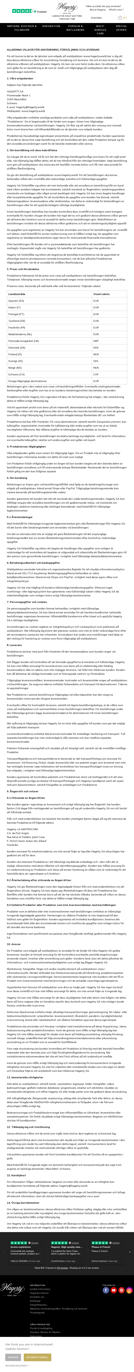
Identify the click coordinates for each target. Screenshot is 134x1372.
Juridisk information (40, 1289)
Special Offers (121, 28)
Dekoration (51, 26)
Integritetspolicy (38, 1304)
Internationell (37, 1357)
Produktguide (37, 1312)
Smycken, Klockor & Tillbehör (22, 28)
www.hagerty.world (95, 56)
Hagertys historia (39, 1293)
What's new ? (116, 9)
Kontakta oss (37, 1296)
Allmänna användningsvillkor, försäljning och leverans (58, 1308)
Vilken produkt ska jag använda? (103, 6)
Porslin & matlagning (76, 28)
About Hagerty (98, 9)
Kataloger (35, 1300)
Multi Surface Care (100, 30)
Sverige (13, 1357)
